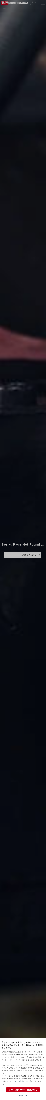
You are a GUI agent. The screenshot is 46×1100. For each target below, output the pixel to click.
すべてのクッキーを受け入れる (23, 1090)
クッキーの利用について (20, 1081)
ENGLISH (23, 1095)
